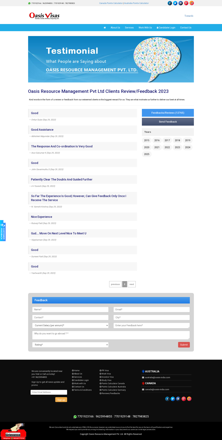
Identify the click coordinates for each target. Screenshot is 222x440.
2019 (187, 140)
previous (115, 284)
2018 (177, 140)
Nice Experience (41, 216)
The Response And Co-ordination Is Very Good (61, 146)
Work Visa (106, 374)
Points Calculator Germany (113, 390)
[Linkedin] (180, 3)
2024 (187, 147)
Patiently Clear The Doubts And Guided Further (61, 179)
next (132, 284)
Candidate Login (166, 27)
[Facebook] (170, 3)
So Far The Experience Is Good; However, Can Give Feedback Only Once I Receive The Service (78, 198)
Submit (184, 344)
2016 (157, 140)
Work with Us (80, 383)
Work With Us (145, 27)
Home (76, 370)
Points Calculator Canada (113, 383)
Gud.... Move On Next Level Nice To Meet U (58, 233)
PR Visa (105, 370)
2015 (146, 140)
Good (34, 113)
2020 (146, 147)
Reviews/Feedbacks (110, 393)
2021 (157, 147)
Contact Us (185, 27)
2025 (146, 154)
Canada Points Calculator (111, 3)
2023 (177, 147)
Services (129, 27)
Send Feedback (168, 121)
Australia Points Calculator (136, 3)
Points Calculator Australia (113, 387)
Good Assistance (42, 129)
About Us (115, 27)
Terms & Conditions (83, 390)
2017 (167, 140)
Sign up (61, 400)
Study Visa (106, 380)
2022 (167, 147)
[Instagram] (191, 3)
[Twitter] (175, 3)
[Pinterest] (186, 3)
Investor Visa (107, 377)
